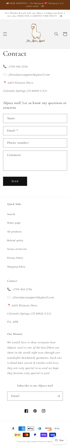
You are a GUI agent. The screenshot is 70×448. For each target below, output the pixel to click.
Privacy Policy (15, 257)
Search (11, 214)
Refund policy (15, 240)
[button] (5, 34)
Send (14, 181)
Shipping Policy (16, 266)
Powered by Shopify (46, 441)
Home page (14, 222)
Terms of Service (17, 249)
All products (14, 231)
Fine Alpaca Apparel (30, 441)
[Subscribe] (58, 396)
